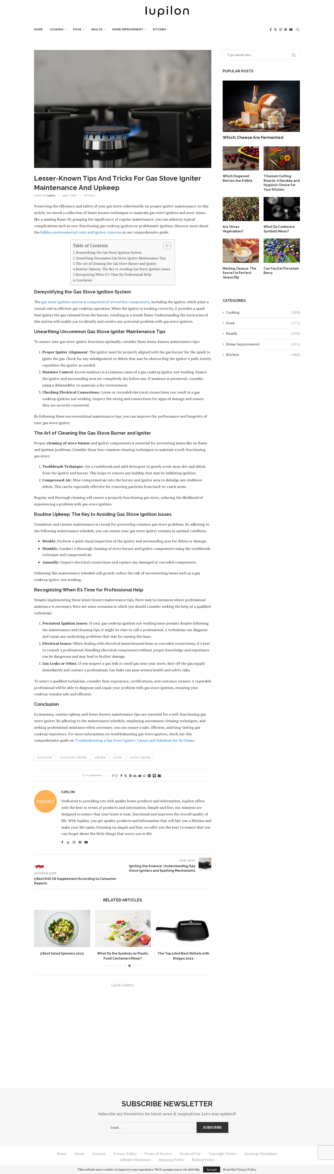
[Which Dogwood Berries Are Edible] (241, 158)
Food (77, 29)
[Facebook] (271, 29)
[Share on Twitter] (125, 775)
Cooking (56, 29)
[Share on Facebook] (121, 775)
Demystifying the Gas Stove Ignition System (109, 252)
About (79, 1153)
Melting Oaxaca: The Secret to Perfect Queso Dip (239, 273)
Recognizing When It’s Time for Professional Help (113, 274)
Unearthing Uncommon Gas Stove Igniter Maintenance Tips (121, 258)
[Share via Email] (159, 775)
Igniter (99, 757)
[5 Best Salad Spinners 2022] (62, 928)
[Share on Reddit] (139, 775)
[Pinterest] (285, 29)
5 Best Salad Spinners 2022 (62, 953)
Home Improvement (127, 29)
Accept (212, 1169)
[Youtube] (290, 29)
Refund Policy (203, 1159)
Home (38, 29)
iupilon (51, 195)
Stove (117, 757)
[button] (40, 938)
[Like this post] (116, 775)
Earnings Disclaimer (260, 1153)
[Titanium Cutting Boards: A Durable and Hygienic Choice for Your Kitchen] (282, 158)
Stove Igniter (140, 757)
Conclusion (84, 280)
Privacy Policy (124, 1153)
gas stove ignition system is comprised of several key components (95, 301)
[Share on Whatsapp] (144, 775)
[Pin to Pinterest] (130, 775)
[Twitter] (275, 29)
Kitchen (159, 29)
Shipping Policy (171, 1159)
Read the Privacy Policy (239, 1169)
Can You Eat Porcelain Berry (281, 271)
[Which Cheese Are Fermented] (261, 106)
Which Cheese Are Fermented (253, 137)
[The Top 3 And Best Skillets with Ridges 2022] (183, 928)
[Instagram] (280, 29)
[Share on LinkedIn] (135, 775)
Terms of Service (158, 1153)
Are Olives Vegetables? (233, 229)
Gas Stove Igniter (73, 757)
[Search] (297, 29)
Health (96, 29)
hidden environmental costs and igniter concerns (81, 232)
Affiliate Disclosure (135, 1159)
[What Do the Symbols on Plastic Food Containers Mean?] (123, 928)
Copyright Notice (222, 1153)
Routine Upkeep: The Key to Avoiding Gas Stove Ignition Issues (123, 269)
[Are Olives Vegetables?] (241, 209)
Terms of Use (190, 1153)
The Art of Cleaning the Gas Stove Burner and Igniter (116, 263)
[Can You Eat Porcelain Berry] (282, 251)
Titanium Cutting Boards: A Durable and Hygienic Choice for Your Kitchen (282, 182)
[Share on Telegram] (149, 775)
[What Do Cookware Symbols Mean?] (282, 209)
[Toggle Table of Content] (165, 246)
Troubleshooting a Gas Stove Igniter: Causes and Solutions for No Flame (134, 740)
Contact (99, 1153)
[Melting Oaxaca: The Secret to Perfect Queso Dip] (241, 251)
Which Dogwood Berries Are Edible (237, 178)
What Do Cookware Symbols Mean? (279, 229)
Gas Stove (44, 757)
